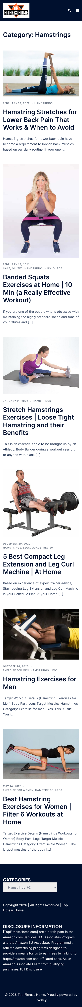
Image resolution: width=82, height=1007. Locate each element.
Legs (26, 547)
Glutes (17, 268)
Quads (57, 268)
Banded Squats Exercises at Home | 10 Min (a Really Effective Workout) (37, 288)
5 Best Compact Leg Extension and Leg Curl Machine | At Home (38, 564)
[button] (69, 10)
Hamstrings (43, 103)
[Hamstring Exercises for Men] (41, 634)
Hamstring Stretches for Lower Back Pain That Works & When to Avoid (40, 119)
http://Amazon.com (17, 959)
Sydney (41, 1000)
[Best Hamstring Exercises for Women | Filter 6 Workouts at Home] (41, 754)
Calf (6, 268)
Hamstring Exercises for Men (39, 683)
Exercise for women (18, 790)
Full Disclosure (31, 969)
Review (48, 547)
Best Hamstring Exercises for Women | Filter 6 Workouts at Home (37, 810)
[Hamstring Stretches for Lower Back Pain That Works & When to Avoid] (41, 73)
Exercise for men (16, 670)
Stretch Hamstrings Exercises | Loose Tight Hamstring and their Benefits (38, 421)
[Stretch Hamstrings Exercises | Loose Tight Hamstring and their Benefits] (41, 365)
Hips (48, 268)
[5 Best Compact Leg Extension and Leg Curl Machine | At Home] (41, 503)
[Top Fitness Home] (16, 10)
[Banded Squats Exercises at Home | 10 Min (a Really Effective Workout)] (41, 210)
